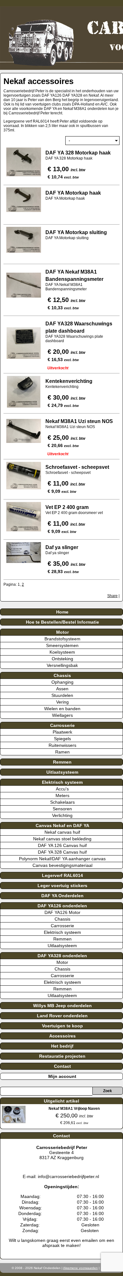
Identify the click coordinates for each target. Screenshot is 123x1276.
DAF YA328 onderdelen (62, 955)
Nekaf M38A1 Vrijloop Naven (74, 1108)
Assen (62, 688)
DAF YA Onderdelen (62, 895)
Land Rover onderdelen (62, 1015)
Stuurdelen (62, 695)
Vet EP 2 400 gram (67, 507)
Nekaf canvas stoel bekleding (62, 838)
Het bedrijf (62, 1046)
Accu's (62, 788)
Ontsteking (62, 658)
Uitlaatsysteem (62, 772)
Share (112, 596)
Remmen (62, 762)
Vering (62, 702)
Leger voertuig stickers (62, 885)
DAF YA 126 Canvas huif (62, 845)
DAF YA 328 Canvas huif (62, 852)
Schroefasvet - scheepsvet (77, 467)
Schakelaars (62, 802)
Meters (62, 795)
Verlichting (62, 815)
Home (62, 611)
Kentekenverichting (68, 381)
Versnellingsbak (62, 665)
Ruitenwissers (62, 745)
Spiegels (62, 738)
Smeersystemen (62, 645)
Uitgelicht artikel (61, 1101)
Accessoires (62, 1035)
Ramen (62, 751)
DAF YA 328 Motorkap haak (78, 152)
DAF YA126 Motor (62, 912)
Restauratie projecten (62, 1056)
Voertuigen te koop (62, 1025)
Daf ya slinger (61, 547)
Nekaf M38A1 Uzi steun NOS (79, 421)
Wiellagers (62, 715)
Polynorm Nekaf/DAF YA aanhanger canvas (62, 858)
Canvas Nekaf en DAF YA (62, 825)
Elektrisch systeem (62, 782)
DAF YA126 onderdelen (62, 905)
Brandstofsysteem (62, 638)
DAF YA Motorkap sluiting (76, 232)
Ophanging (62, 682)
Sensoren (62, 808)
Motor (62, 632)
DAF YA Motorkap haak (73, 193)
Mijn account (62, 1076)
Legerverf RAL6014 (62, 875)
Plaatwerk (62, 732)
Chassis (62, 675)
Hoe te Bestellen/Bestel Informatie (62, 622)
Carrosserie (62, 725)
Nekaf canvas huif (62, 832)
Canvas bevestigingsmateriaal (62, 865)
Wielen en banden (62, 708)
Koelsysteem (62, 652)
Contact (62, 1066)
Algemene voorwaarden (80, 1268)
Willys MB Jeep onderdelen (62, 1005)
